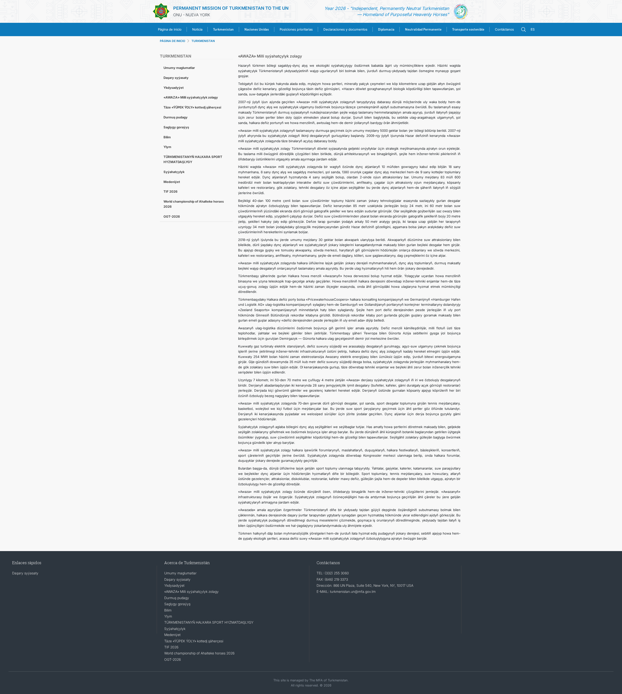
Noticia (197, 29)
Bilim (167, 137)
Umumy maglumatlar (179, 68)
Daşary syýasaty (176, 78)
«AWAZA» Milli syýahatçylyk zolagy (191, 97)
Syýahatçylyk (174, 172)
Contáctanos (504, 29)
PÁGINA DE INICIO (172, 41)
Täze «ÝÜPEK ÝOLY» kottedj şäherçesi (192, 107)
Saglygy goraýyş (176, 127)
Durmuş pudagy (176, 117)
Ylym (167, 147)
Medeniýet (172, 182)
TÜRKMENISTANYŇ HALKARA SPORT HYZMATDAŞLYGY (193, 159)
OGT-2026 (172, 216)
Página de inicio (169, 29)
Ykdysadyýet (174, 88)
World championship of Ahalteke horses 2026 (194, 203)
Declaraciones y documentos (345, 29)
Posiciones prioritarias (296, 29)
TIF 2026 (170, 191)
